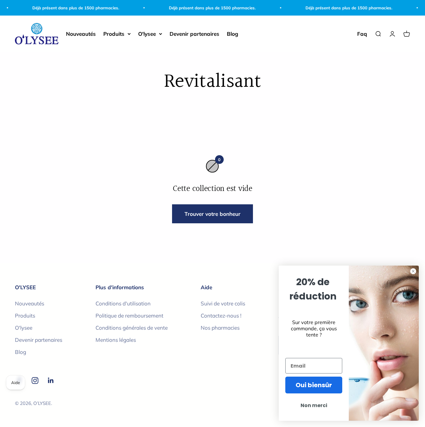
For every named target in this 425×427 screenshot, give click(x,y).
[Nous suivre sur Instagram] (35, 380)
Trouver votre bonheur (212, 214)
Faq (362, 33)
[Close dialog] (413, 271)
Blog (232, 33)
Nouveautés (81, 33)
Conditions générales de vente (132, 327)
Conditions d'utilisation (123, 303)
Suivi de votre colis (223, 303)
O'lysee (147, 33)
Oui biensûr (314, 385)
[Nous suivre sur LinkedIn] (51, 380)
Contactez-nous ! (221, 315)
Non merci (314, 405)
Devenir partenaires (194, 33)
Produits (113, 33)
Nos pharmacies (220, 327)
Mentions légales (116, 339)
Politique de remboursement (129, 315)
